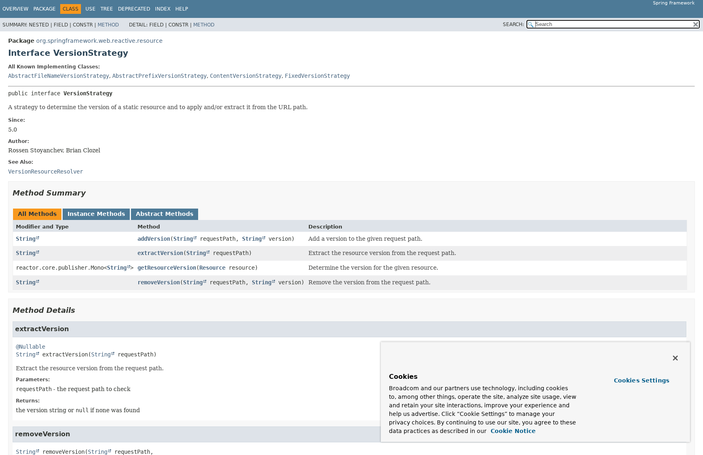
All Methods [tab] (37, 214)
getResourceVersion (167, 267)
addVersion (154, 238)
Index (162, 9)
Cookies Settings (641, 380)
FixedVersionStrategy (317, 76)
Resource (212, 267)
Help (181, 9)
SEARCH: (513, 24)
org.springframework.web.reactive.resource (99, 40)
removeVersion (159, 282)
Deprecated (134, 9)
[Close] (675, 358)
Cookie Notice (512, 431)
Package (44, 9)
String (25, 238)
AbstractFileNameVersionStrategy (58, 76)
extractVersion (160, 253)
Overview (15, 9)
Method (108, 25)
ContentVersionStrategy (246, 76)
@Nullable (30, 346)
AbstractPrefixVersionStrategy (159, 76)
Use (90, 9)
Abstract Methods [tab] (164, 214)
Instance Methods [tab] (96, 214)
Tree (106, 9)
